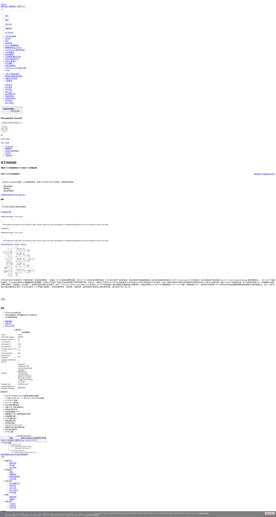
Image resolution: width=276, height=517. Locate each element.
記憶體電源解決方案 (13, 57)
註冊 (7, 143)
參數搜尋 (8, 28)
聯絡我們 (12, 6)
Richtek (3, 4)
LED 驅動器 (9, 52)
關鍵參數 (8, 321)
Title (11, 438)
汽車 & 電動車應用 (12, 74)
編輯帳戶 (8, 148)
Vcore (7, 70)
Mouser (23, 244)
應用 (7, 20)
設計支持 (8, 24)
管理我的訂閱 (6, 212)
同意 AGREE (269, 513)
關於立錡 (4, 6)
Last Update (33, 438)
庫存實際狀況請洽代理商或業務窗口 (14, 454)
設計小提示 (9, 103)
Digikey (17, 244)
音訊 (7, 41)
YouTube (12, 504)
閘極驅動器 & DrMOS (13, 48)
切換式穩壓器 (10, 66)
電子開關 (8, 63)
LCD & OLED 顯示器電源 (15, 50)
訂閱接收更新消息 (268, 174)
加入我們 (12, 467)
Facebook (12, 507)
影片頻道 (8, 101)
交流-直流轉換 (10, 36)
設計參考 (8, 87)
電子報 (7, 153)
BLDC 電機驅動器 (12, 45)
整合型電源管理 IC (12, 59)
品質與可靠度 (10, 98)
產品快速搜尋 (14, 476)
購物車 (12, 499)
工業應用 (8, 81)
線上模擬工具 (10, 94)
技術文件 (8, 85)
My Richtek (9, 32)
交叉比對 (8, 89)
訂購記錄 (8, 155)
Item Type (25, 438)
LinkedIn (12, 506)
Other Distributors (7, 244)
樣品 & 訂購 (9, 326)
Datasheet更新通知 (12, 151)
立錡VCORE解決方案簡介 (11, 440)
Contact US (5, 228)
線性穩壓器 (9, 54)
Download (21, 387)
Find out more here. (93, 515)
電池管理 (8, 43)
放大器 (7, 39)
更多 (3, 299)
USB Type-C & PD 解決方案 (15, 68)
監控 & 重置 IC (10, 61)
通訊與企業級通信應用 (13, 76)
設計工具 (8, 91)
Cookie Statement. (204, 513)
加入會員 (18, 195)
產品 (7, 16)
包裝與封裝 (9, 96)
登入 (2, 143)
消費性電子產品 (11, 78)
